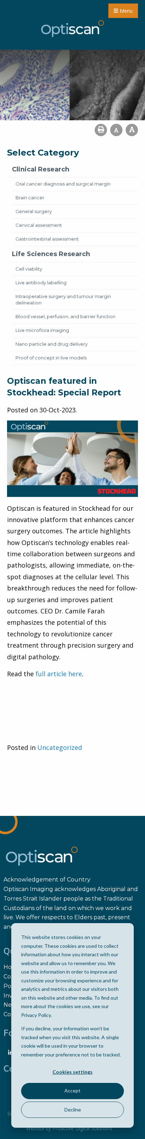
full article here (59, 674)
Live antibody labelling (41, 282)
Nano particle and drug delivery (51, 344)
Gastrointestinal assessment (47, 239)
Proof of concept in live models (51, 358)
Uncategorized (59, 747)
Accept (72, 1090)
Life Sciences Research (51, 254)
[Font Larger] (132, 130)
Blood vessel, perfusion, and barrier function (65, 316)
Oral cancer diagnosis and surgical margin (63, 184)
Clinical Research (40, 169)
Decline (72, 1110)
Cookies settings (72, 1072)
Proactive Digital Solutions (82, 1128)
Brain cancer (29, 197)
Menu (125, 10)
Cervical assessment (38, 225)
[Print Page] (101, 130)
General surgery (33, 211)
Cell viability (28, 269)
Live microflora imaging (42, 330)
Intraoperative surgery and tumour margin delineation (63, 299)
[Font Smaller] (116, 130)
